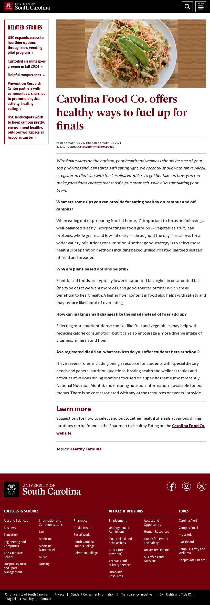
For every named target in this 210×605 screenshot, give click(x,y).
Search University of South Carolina (187, 6)
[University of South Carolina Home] (27, 6)
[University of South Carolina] (42, 489)
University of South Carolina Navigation (200, 6)
